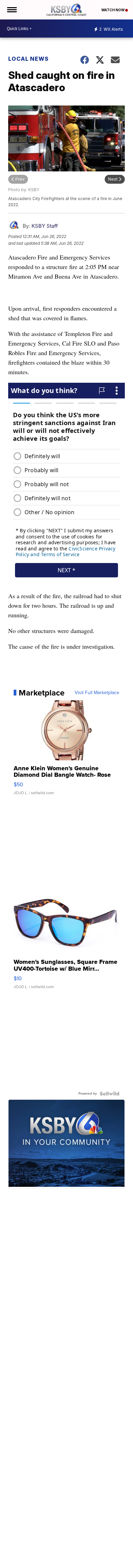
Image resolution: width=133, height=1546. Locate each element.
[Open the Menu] (11, 10)
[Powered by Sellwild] (109, 1093)
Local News (28, 58)
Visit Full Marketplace (97, 692)
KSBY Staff (44, 226)
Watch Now (113, 10)
